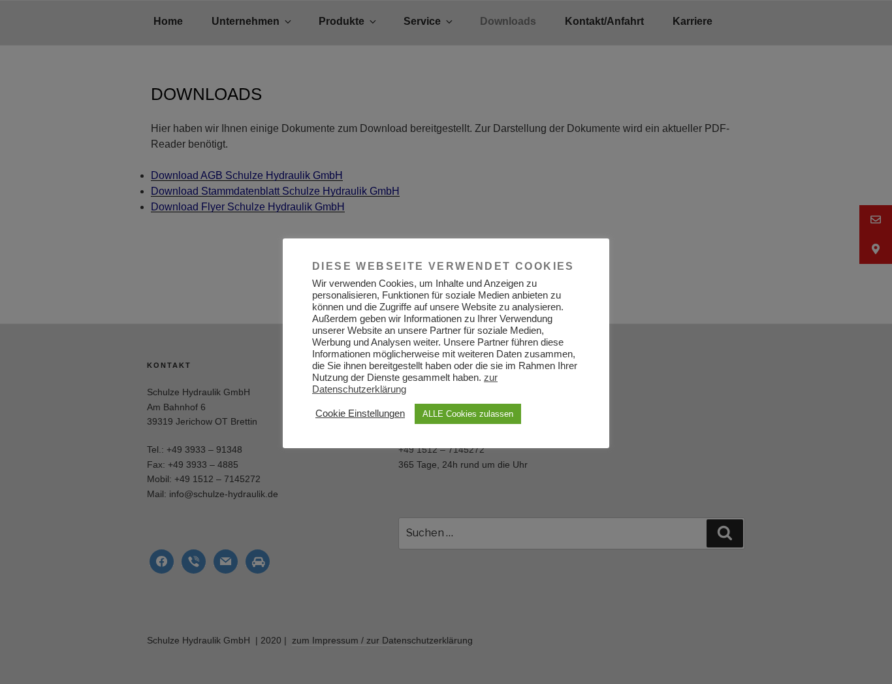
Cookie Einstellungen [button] (360, 413)
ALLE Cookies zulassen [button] (467, 414)
